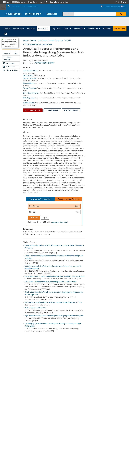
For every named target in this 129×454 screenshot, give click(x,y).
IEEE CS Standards (18, 2)
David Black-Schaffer (31, 93)
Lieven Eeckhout (29, 103)
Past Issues (31, 28)
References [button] (10, 67)
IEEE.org (6, 2)
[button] (117, 2)
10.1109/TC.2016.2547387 (44, 63)
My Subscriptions (13, 14)
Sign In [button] (123, 2)
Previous (6, 54)
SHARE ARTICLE (53, 110)
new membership (59, 222)
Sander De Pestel (29, 78)
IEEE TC (7, 28)
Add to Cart (34, 218)
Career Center (33, 2)
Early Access (56, 28)
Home (25, 40)
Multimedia (107, 28)
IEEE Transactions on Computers (50, 40)
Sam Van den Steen (30, 71)
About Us (44, 2)
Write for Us (78, 28)
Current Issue (18, 28)
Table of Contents (8, 58)
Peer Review (93, 28)
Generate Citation (71, 110)
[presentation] (58, 177)
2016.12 (68, 40)
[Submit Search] (121, 14)
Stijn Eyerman (28, 76)
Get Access (119, 29)
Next (15, 54)
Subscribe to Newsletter (59, 2)
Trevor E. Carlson (29, 88)
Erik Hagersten (29, 98)
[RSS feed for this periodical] (5, 33)
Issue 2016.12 (43, 28)
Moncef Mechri (29, 83)
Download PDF (34, 110)
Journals (33, 40)
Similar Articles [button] (11, 70)
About (66, 28)
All (68, 14)
